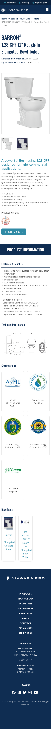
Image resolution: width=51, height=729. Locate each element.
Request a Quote (41, 2)
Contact (25, 623)
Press (25, 618)
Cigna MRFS (25, 628)
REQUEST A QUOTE (14, 231)
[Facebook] (14, 692)
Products (25, 593)
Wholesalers (11, 2)
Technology (25, 598)
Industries (25, 603)
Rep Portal (25, 633)
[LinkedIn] (19, 692)
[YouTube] (36, 692)
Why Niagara (25, 608)
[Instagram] (30, 692)
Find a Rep (25, 2)
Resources (25, 613)
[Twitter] (24, 692)
